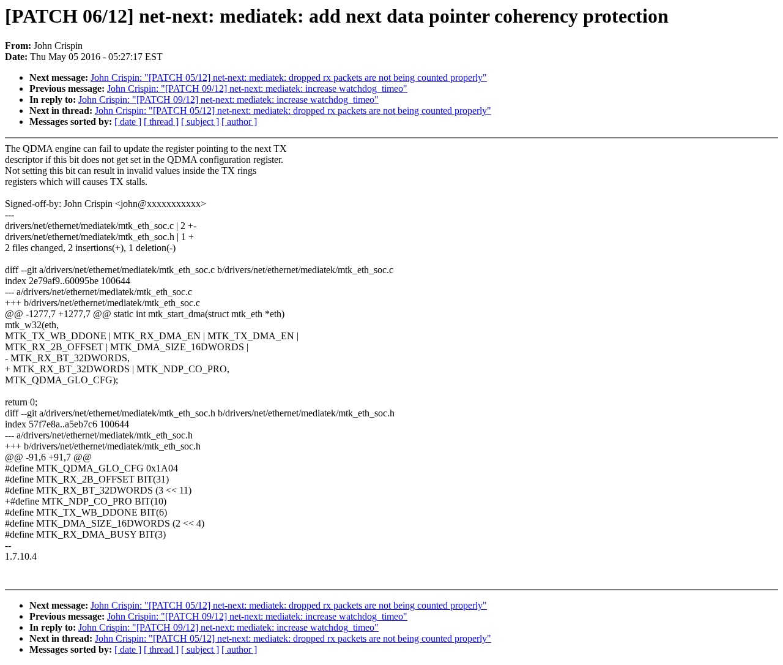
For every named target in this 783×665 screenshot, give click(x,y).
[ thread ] (161, 121)
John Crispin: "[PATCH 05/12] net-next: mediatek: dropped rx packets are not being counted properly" (289, 77)
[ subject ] (200, 121)
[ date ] (127, 121)
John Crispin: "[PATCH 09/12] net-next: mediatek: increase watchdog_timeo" (257, 88)
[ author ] (239, 121)
